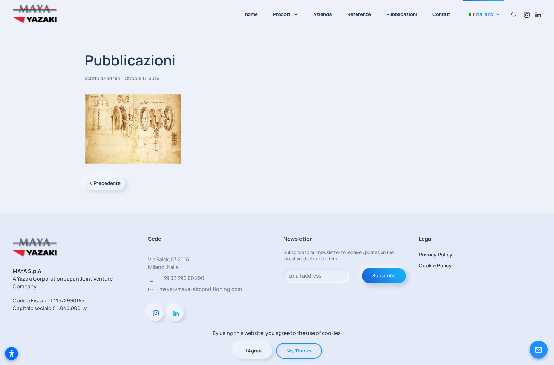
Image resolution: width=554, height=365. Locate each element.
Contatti (442, 14)
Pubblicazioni (401, 14)
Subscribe (384, 275)
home (251, 14)
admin (113, 78)
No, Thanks (299, 350)
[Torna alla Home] (35, 14)
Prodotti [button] (282, 14)
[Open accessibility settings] (11, 353)
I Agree (254, 350)
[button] (483, 14)
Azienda (322, 14)
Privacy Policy (435, 254)
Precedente (107, 183)
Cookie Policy (435, 265)
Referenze (359, 14)
